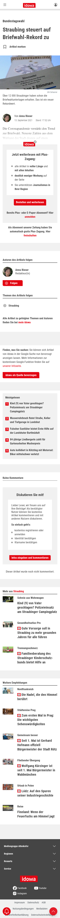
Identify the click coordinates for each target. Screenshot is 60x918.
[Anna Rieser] (7, 118)
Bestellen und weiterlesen (30, 202)
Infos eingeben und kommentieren (30, 557)
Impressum (19, 902)
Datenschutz (33, 902)
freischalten (30, 235)
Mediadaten (42, 908)
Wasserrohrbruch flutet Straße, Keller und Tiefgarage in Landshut (30, 420)
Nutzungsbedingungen (23, 908)
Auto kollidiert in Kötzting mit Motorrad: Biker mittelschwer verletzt (31, 452)
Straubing (13, 305)
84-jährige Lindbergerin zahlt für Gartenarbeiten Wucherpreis (27, 441)
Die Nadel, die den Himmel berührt (37, 697)
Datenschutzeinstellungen (43, 914)
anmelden (30, 216)
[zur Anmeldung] (55, 4)
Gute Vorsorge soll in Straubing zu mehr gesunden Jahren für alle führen (36, 632)
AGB (44, 902)
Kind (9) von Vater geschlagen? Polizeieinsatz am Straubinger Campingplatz (27, 407)
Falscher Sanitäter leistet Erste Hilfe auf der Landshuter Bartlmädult (32, 430)
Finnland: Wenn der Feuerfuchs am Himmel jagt (35, 814)
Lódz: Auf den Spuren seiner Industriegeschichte (35, 793)
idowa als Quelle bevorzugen (21, 375)
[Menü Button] (5, 4)
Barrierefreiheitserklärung (16, 914)
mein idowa (24, 322)
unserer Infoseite (12, 366)
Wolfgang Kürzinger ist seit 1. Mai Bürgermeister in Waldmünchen (36, 770)
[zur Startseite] (30, 877)
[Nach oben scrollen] (53, 911)
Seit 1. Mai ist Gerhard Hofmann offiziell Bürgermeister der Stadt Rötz (37, 745)
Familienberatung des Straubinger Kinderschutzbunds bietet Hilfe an (35, 658)
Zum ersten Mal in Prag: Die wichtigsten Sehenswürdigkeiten (35, 719)
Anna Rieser (25, 116)
